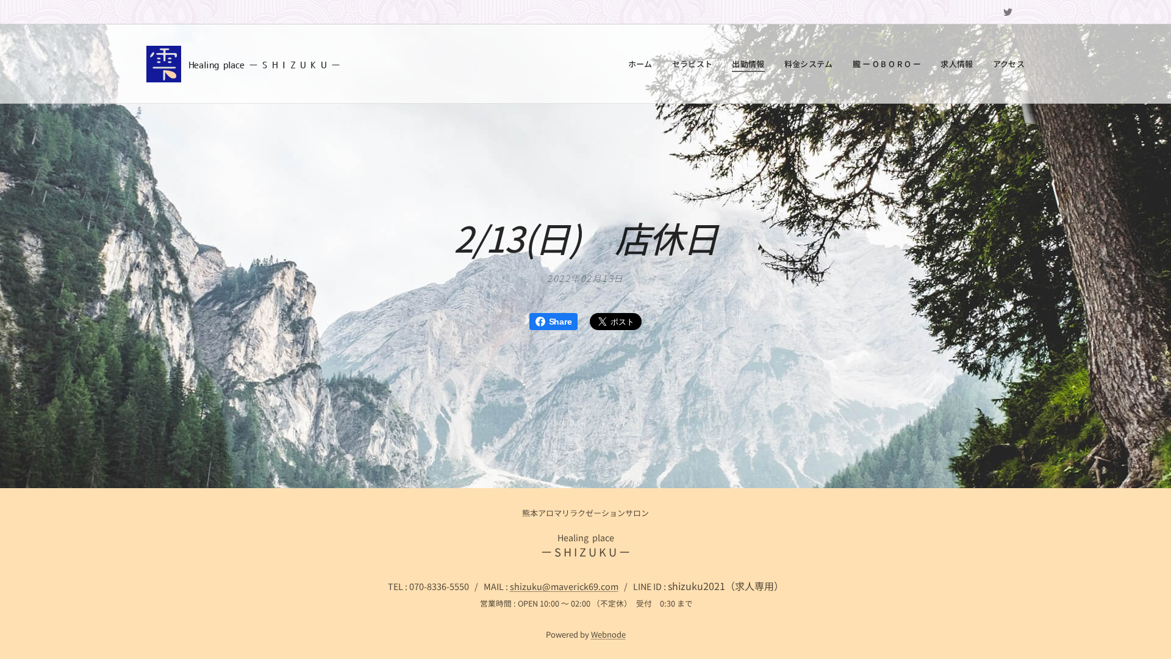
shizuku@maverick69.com (564, 586)
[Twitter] (1007, 12)
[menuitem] (643, 64)
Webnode (608, 634)
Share (560, 321)
